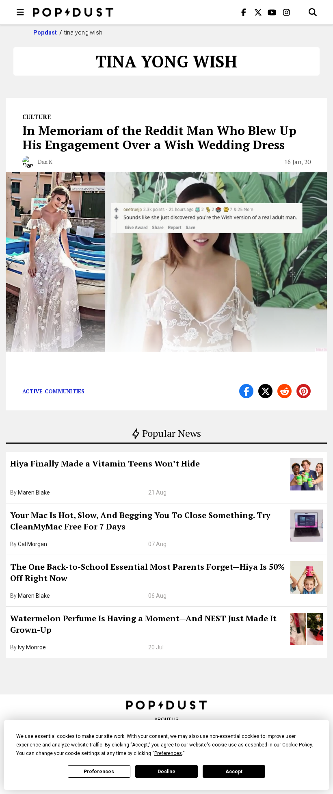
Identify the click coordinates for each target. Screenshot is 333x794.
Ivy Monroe (32, 647)
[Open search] (313, 12)
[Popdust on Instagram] (286, 12)
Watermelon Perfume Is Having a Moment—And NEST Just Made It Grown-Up (143, 624)
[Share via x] (265, 391)
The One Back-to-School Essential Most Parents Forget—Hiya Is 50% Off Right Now (147, 572)
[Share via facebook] (246, 391)
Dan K (45, 161)
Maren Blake (34, 492)
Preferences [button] (168, 753)
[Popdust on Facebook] (244, 12)
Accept (233, 771)
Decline (166, 771)
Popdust (45, 32)
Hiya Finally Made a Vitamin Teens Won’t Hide (105, 463)
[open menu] (20, 12)
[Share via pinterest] (303, 391)
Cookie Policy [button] (297, 745)
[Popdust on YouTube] (272, 12)
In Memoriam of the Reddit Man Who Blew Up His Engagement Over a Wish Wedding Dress (159, 137)
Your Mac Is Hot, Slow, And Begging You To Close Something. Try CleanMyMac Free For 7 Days (140, 521)
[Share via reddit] (284, 391)
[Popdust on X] (258, 12)
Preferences (99, 771)
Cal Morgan (32, 544)
